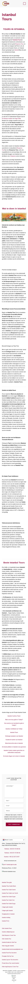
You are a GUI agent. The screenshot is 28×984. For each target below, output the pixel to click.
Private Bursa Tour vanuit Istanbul (10, 963)
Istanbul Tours (14, 732)
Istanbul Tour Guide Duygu (8, 903)
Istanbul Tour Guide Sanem (9, 889)
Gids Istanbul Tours (7, 928)
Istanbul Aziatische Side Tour (9, 942)
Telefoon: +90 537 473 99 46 (12, 852)
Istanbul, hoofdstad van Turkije (14, 729)
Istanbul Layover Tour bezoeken (10, 959)
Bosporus (13, 156)
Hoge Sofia (18, 118)
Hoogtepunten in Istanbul (8, 914)
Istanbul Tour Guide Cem (8, 900)
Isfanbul (16, 50)
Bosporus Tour (19, 44)
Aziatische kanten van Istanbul (14, 739)
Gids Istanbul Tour (6, 938)
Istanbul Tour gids (7, 882)
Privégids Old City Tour (8, 956)
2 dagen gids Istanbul (7, 907)
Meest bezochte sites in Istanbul (14, 743)
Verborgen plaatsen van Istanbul (14, 736)
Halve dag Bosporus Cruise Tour (10, 966)
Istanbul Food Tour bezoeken (9, 952)
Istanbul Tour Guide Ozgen (8, 896)
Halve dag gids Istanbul (8, 945)
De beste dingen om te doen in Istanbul (14, 756)
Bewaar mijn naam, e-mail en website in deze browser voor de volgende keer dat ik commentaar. (13, 817)
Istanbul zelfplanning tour (8, 931)
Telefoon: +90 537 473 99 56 (12, 849)
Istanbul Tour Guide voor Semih (10, 893)
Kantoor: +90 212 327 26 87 (11, 856)
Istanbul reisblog (6, 917)
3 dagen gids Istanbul (7, 910)
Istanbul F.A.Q (5, 921)
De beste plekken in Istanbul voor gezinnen (14, 747)
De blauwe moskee (7, 118)
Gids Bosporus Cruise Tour (9, 935)
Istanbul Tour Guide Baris (9, 886)
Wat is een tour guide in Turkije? (14, 719)
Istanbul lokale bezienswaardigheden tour (12, 949)
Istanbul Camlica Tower (14, 716)
